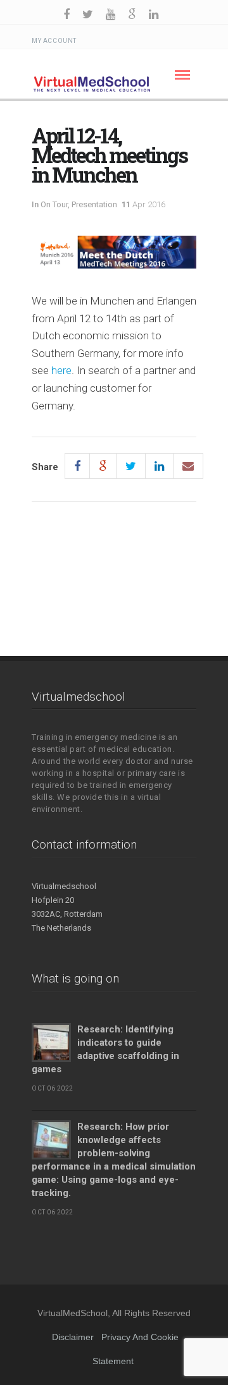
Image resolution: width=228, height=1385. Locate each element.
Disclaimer (73, 1337)
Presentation (94, 204)
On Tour (54, 204)
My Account (54, 40)
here (61, 370)
